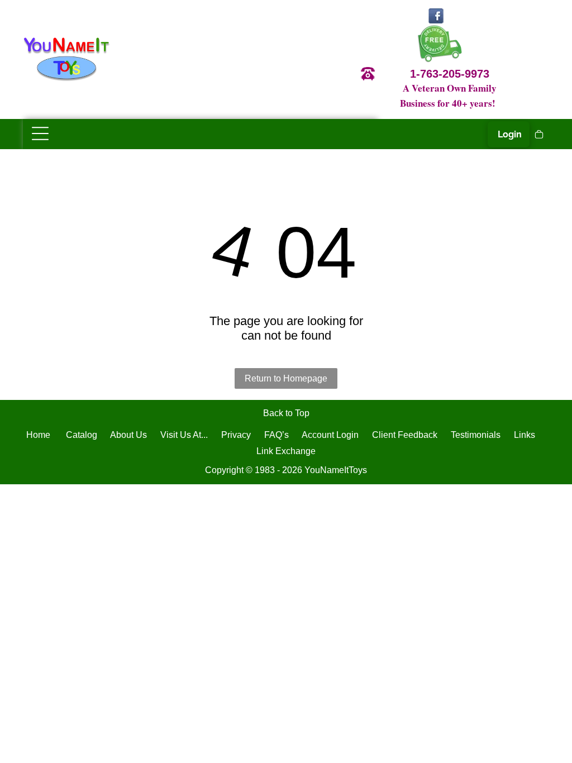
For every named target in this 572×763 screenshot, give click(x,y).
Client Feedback (404, 435)
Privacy (236, 435)
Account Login (330, 435)
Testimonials (475, 435)
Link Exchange (286, 451)
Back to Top (286, 413)
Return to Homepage (286, 378)
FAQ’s (276, 435)
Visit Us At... (184, 435)
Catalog (81, 435)
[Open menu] (40, 133)
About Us (128, 435)
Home (38, 435)
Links (524, 435)
